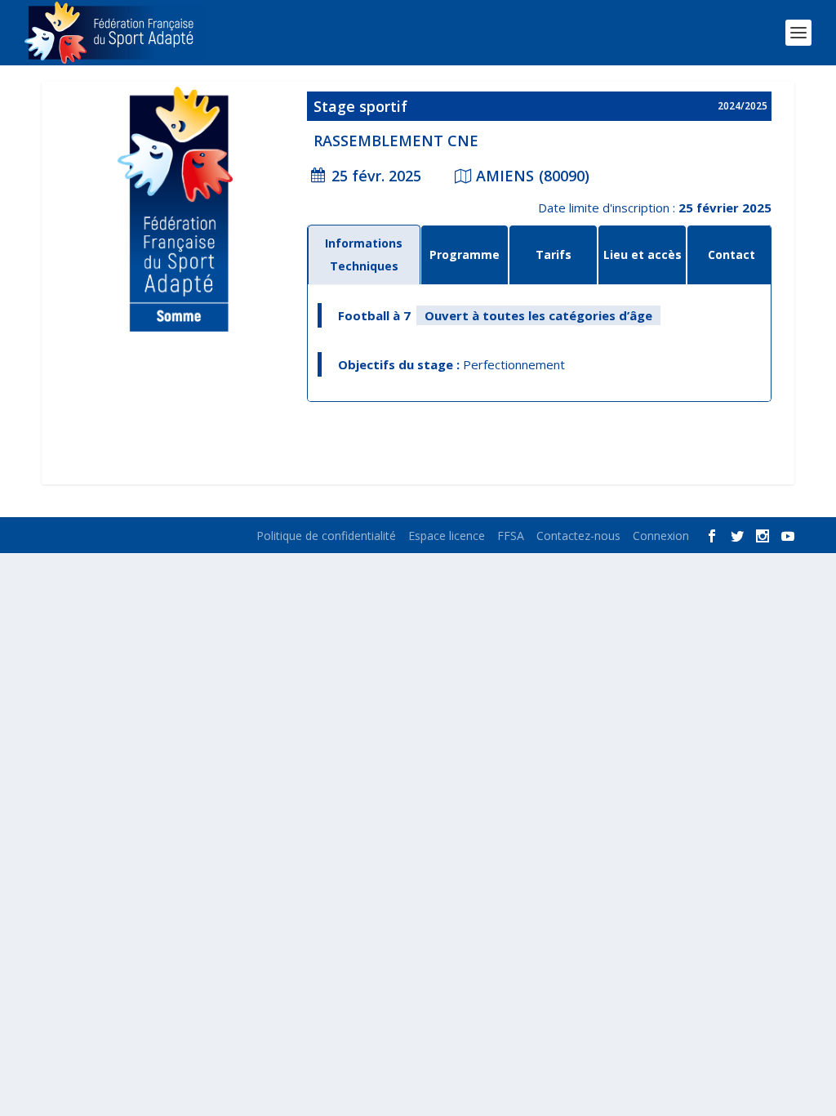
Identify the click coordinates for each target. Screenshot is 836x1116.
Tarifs (553, 254)
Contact (731, 254)
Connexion (661, 535)
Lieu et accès (642, 254)
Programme (464, 254)
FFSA (510, 535)
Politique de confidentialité (326, 535)
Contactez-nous (578, 535)
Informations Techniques (363, 254)
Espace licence (446, 535)
